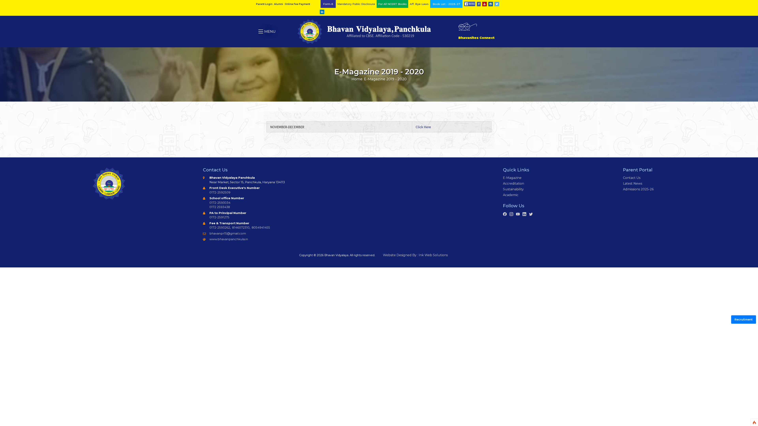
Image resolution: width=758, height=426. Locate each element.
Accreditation (513, 183)
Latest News (632, 183)
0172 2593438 (219, 207)
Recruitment (744, 319)
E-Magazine (512, 178)
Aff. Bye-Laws (419, 4)
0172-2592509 (219, 192)
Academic (510, 195)
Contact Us (631, 178)
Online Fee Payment (297, 4)
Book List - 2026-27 (446, 4)
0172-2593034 (219, 203)
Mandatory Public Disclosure (356, 4)
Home (357, 79)
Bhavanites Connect (476, 38)
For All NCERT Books (392, 4)
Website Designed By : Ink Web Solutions (415, 255)
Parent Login (264, 4)
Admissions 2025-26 (638, 189)
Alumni (278, 4)
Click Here (423, 126)
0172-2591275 (219, 217)
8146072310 (241, 227)
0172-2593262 (219, 227)
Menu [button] (266, 31)
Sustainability (513, 189)
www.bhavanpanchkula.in (228, 239)
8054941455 (261, 227)
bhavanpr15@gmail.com (227, 233)
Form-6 (328, 4)
